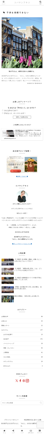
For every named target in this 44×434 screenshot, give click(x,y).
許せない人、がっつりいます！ (15, 113)
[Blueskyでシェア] (10, 405)
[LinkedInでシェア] (36, 405)
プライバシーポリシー (11, 420)
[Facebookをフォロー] (20, 381)
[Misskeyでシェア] (13, 405)
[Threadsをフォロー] (23, 381)
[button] (40, 310)
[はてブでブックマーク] (27, 405)
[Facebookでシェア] (17, 405)
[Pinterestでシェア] (33, 405)
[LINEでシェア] (30, 405)
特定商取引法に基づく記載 (32, 420)
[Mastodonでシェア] (7, 405)
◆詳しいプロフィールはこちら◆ (22, 244)
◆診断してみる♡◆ (22, 176)
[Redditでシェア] (23, 405)
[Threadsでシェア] (20, 405)
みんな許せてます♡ (11, 110)
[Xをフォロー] (16, 381)
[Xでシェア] (3, 405)
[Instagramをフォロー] (27, 381)
